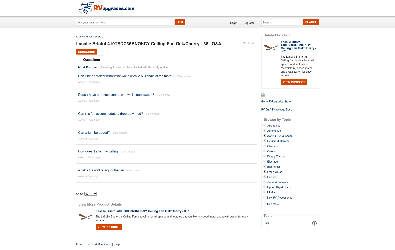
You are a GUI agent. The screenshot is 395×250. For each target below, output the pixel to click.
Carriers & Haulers (278, 141)
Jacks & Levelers (277, 182)
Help (266, 223)
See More (273, 203)
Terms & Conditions (98, 244)
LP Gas (271, 192)
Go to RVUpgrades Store (276, 101)
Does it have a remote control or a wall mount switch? (116, 94)
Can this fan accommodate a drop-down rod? (110, 113)
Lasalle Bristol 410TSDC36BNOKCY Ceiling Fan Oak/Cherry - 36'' (142, 211)
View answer (184, 76)
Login (233, 23)
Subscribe (86, 52)
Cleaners (272, 146)
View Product (109, 227)
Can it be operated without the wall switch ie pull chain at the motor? (126, 75)
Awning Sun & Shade (280, 135)
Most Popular (87, 67)
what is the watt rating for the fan (101, 170)
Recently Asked (136, 67)
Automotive (274, 130)
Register (249, 23)
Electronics (274, 166)
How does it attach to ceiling (98, 151)
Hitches (271, 177)
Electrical (272, 161)
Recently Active (158, 67)
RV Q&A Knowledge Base (276, 109)
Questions (91, 59)
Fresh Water (274, 171)
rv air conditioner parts (88, 36)
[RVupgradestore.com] (106, 8)
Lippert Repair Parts (279, 187)
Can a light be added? (94, 132)
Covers (271, 151)
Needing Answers (112, 67)
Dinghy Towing (276, 156)
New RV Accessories (279, 197)
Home (79, 244)
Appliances (273, 125)
